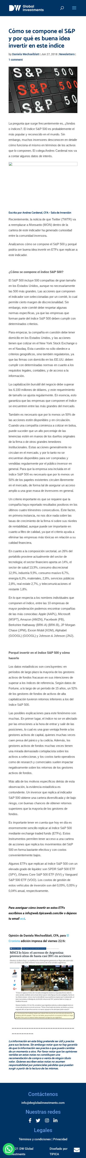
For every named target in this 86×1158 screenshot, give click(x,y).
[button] (9, 1149)
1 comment (16, 59)
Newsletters (67, 54)
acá (22, 918)
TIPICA (54, 1154)
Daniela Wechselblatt (25, 54)
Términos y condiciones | (35, 1139)
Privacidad (60, 1139)
